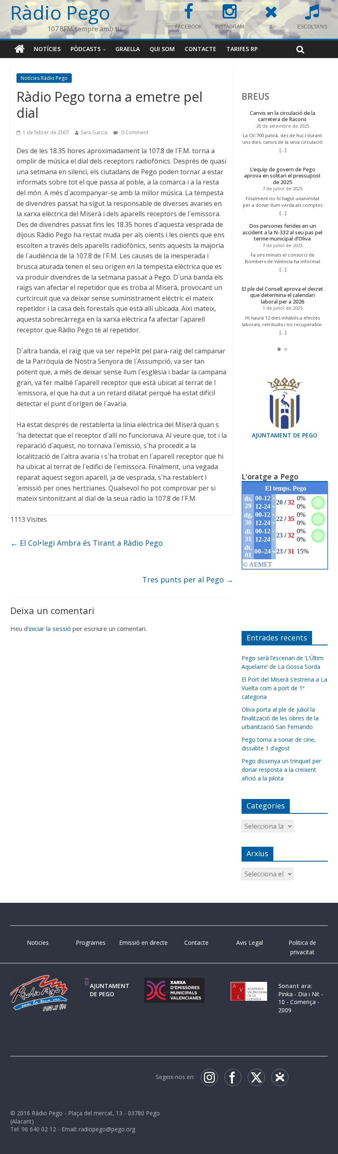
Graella (127, 49)
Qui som (162, 49)
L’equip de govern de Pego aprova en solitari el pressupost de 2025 (282, 175)
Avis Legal (249, 942)
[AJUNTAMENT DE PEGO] (87, 986)
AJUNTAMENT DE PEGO (284, 435)
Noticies (38, 942)
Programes (91, 942)
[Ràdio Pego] (19, 49)
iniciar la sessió (50, 628)
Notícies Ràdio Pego (44, 78)
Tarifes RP (242, 49)
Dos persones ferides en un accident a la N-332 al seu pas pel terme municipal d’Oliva (282, 232)
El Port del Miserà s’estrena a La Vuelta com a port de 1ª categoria (284, 688)
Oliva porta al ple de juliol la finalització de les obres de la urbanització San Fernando (280, 718)
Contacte (200, 49)
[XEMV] (174, 986)
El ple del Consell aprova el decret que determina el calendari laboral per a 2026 (282, 295)
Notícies (47, 49)
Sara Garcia (94, 132)
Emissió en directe (143, 942)
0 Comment (134, 132)
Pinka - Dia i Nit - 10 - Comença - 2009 (300, 1002)
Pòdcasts (85, 49)
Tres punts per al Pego (187, 579)
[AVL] (248, 986)
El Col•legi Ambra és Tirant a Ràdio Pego (86, 543)
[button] (279, 349)
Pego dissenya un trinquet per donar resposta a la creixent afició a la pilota (281, 769)
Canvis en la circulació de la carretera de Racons (282, 116)
